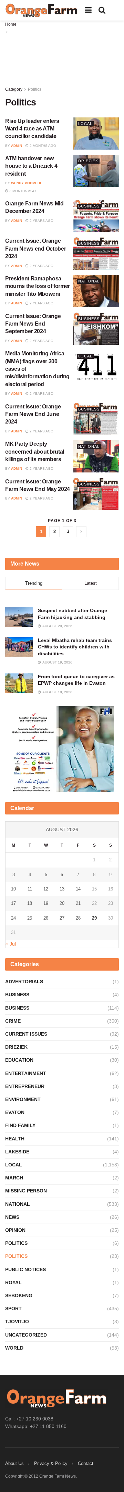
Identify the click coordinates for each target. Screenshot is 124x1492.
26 (45, 918)
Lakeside (17, 1151)
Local (85, 124)
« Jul (11, 944)
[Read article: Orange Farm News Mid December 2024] (96, 216)
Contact (85, 1463)
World (14, 1348)
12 (45, 889)
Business (89, 206)
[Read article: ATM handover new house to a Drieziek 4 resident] (96, 171)
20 (62, 903)
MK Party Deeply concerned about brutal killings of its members (34, 451)
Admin (16, 146)
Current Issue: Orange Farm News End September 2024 (33, 323)
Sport (13, 1308)
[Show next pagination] (81, 531)
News (12, 1217)
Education (19, 1060)
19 (45, 903)
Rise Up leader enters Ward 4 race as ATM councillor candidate (32, 128)
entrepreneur (24, 1086)
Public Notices (25, 1269)
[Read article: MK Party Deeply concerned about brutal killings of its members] (96, 456)
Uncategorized (26, 1335)
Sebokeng (18, 1295)
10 (13, 889)
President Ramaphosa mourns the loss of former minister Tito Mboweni (37, 286)
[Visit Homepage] (41, 10)
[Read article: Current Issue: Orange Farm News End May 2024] (96, 494)
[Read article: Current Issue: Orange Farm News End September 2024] (96, 329)
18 (29, 903)
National (89, 281)
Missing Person (26, 1190)
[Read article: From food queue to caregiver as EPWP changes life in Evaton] (19, 683)
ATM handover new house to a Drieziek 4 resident (31, 166)
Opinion (15, 1230)
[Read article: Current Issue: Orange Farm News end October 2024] (96, 253)
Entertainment (25, 1073)
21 (78, 903)
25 (29, 918)
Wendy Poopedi (26, 183)
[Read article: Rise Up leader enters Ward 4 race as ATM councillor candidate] (96, 133)
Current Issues (26, 1034)
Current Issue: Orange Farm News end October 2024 (35, 248)
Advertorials (24, 981)
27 (62, 918)
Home (11, 24)
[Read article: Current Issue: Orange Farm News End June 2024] (96, 419)
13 (62, 889)
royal (13, 1282)
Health (14, 1138)
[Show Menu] (88, 10)
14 (78, 889)
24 (13, 918)
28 (78, 918)
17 (13, 903)
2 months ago (42, 146)
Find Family (20, 1125)
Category (13, 89)
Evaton (14, 1112)
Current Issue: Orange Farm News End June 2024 (33, 414)
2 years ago (41, 221)
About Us (14, 1463)
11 (30, 889)
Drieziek (88, 161)
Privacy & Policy (51, 1463)
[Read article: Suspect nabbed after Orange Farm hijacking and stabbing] (19, 617)
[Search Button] (102, 10)
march (14, 1177)
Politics (34, 89)
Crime (13, 1021)
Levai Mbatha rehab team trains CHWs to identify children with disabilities (75, 646)
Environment (23, 1099)
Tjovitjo (17, 1321)
